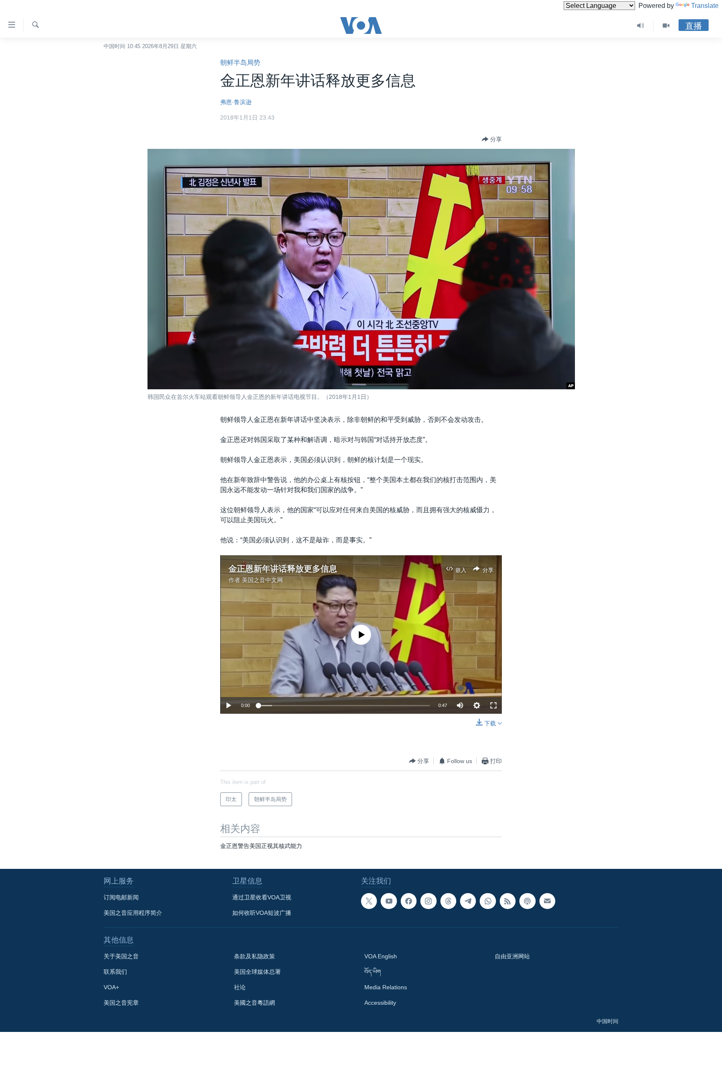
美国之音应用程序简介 (133, 912)
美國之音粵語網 (254, 1002)
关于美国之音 (121, 956)
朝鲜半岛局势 (240, 62)
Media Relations (385, 987)
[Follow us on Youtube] (389, 901)
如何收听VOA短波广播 (261, 912)
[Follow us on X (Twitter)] (369, 901)
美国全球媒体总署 (257, 971)
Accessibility (380, 1002)
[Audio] (640, 25)
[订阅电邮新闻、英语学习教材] (547, 901)
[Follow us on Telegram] (468, 901)
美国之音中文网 (262, 580)
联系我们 (115, 971)
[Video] (666, 25)
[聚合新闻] (508, 901)
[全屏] (493, 705)
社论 (240, 987)
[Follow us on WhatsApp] (488, 901)
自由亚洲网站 (512, 956)
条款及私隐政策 (254, 956)
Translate (705, 5)
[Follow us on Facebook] (409, 901)
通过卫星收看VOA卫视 (261, 897)
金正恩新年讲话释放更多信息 (283, 568)
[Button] (492, 139)
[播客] (527, 901)
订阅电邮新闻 (121, 897)
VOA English (380, 956)
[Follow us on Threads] (448, 901)
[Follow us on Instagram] (428, 901)
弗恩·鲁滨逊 (236, 102)
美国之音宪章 (121, 1002)
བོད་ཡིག (372, 971)
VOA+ (111, 987)
